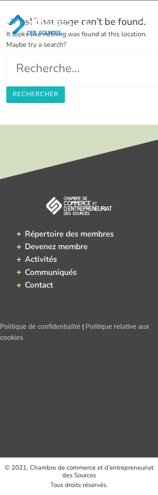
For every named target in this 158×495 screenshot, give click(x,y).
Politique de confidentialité (40, 327)
